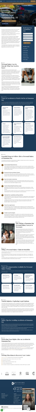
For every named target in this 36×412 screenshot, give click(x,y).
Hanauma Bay (3, 102)
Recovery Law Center (23, 347)
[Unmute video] (23, 389)
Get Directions (5, 23)
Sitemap (11, 408)
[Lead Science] (4, 406)
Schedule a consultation (12, 349)
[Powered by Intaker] (30, 410)
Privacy (13, 408)
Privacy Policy (3, 397)
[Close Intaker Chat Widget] (33, 389)
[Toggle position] (32, 389)
